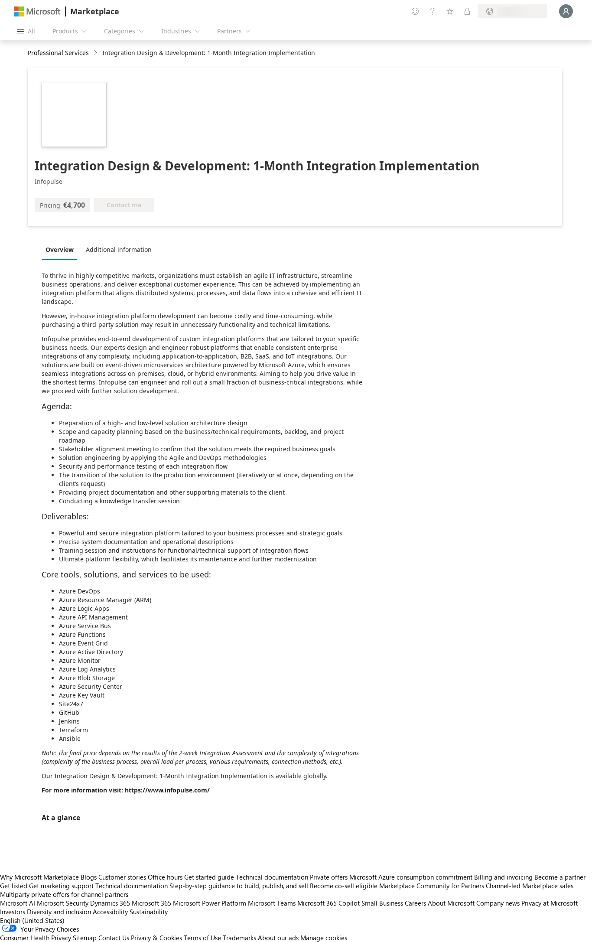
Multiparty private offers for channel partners (64, 894)
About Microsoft (451, 903)
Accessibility (110, 911)
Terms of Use (202, 937)
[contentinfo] (96, 53)
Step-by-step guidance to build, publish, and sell (238, 885)
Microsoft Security (62, 903)
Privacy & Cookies (156, 937)
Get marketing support (61, 885)
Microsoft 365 (151, 903)
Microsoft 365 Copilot (328, 903)
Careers (415, 903)
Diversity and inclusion (59, 911)
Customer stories (122, 877)
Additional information (119, 249)
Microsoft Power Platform (209, 903)
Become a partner (559, 877)
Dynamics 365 (110, 903)
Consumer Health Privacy (35, 937)
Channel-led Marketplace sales (529, 885)
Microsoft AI (17, 903)
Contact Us (113, 937)
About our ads (278, 937)
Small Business (382, 903)
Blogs (89, 877)
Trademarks (239, 937)
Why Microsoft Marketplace (39, 877)
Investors (12, 911)
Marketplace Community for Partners (431, 885)
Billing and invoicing (503, 877)
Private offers (329, 877)
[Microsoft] (37, 11)
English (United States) (32, 920)
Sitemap (85, 937)
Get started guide (209, 877)
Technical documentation (272, 877)
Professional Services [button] (58, 53)
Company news (498, 903)
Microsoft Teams (272, 903)
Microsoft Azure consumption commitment (411, 877)
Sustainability (149, 911)
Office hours (165, 877)
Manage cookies (323, 937)
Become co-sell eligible (343, 885)
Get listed (13, 885)
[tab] (62, 249)
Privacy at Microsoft (549, 903)
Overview (60, 249)
